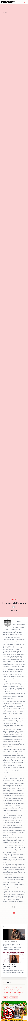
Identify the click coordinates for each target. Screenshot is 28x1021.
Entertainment (15, 994)
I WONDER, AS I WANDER (10, 942)
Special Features (14, 997)
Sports (13, 989)
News (21, 987)
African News (6, 994)
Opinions (6, 997)
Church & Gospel (13, 987)
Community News (8, 992)
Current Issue (6, 989)
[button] (9, 913)
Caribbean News (17, 992)
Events (5, 987)
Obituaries (20, 989)
